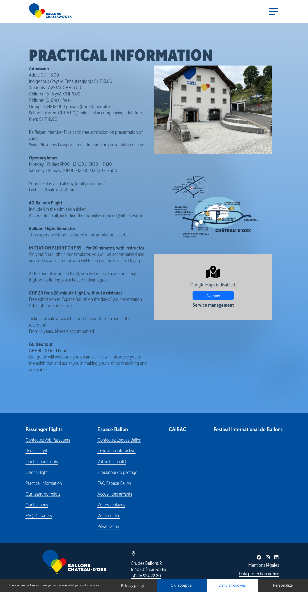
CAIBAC (177, 429)
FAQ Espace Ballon (114, 483)
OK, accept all (182, 585)
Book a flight (36, 451)
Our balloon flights (41, 461)
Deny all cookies (232, 585)
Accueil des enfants (114, 494)
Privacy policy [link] (132, 585)
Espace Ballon (112, 429)
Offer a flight (36, 472)
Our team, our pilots (42, 494)
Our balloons (36, 505)
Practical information (43, 483)
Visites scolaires (111, 505)
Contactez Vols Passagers (47, 440)
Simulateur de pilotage (117, 472)
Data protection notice (259, 574)
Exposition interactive (116, 451)
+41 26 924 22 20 (146, 576)
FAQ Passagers (38, 516)
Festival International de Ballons (248, 429)
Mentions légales (263, 565)
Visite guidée (108, 516)
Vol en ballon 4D (111, 461)
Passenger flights (43, 429)
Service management (213, 305)
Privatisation (108, 526)
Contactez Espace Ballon (119, 440)
